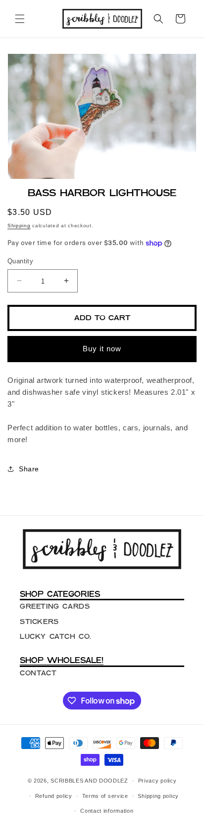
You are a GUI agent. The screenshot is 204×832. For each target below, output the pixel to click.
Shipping (19, 225)
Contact (38, 673)
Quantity (20, 261)
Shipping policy (158, 796)
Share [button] (29, 469)
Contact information (106, 811)
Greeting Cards (55, 606)
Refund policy (53, 796)
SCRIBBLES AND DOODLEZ (89, 781)
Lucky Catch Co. (55, 636)
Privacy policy (157, 781)
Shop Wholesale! (61, 660)
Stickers (39, 621)
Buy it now (102, 348)
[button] (20, 19)
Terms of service (105, 796)
